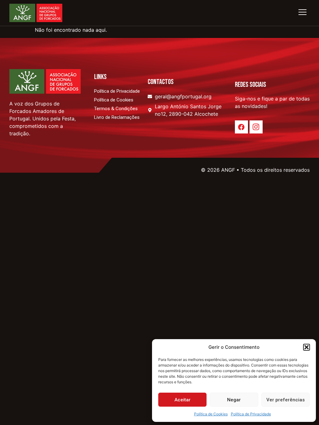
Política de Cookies (211, 414)
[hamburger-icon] (302, 13)
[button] (306, 347)
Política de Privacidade (251, 414)
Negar (234, 400)
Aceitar (182, 400)
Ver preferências (285, 400)
